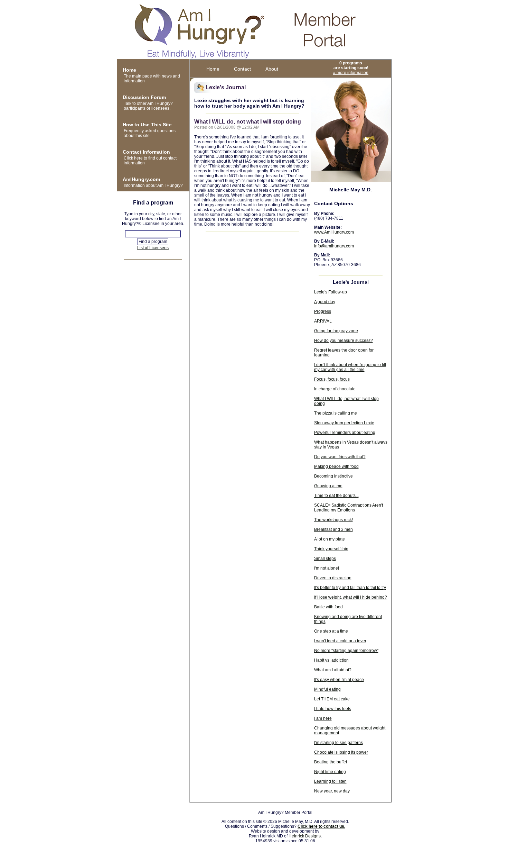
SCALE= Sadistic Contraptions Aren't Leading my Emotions (348, 507)
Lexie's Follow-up (330, 292)
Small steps (325, 558)
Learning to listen (330, 781)
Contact (242, 69)
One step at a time (331, 631)
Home (129, 70)
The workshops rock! (333, 519)
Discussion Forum (144, 97)
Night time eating (330, 771)
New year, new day (332, 791)
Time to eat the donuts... (336, 495)
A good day (324, 301)
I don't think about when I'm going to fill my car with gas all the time (350, 367)
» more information (350, 72)
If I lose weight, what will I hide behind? (350, 597)
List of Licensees (153, 247)
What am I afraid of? (332, 670)
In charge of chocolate (335, 389)
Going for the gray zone (336, 330)
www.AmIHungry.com (334, 232)
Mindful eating (327, 689)
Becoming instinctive (333, 476)
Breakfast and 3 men (333, 529)
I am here (323, 718)
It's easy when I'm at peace (339, 679)
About (271, 69)
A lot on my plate (329, 539)
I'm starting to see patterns (338, 742)
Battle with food (328, 607)
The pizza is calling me (335, 413)
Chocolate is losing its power (341, 752)
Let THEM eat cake (332, 699)
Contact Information (146, 152)
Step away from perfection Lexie (344, 422)
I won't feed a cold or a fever (340, 640)
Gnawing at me (328, 485)
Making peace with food (336, 466)
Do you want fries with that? (340, 456)
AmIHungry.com (141, 179)
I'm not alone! (326, 568)
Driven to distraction (332, 577)
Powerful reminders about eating (344, 432)
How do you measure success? (343, 340)
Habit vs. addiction (331, 660)
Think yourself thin (331, 548)
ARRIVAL (323, 321)
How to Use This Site (147, 124)
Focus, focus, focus (332, 379)
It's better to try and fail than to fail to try (350, 587)
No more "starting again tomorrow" (346, 650)
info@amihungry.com (334, 246)
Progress (322, 311)
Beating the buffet (330, 762)
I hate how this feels (332, 708)
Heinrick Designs (305, 836)
